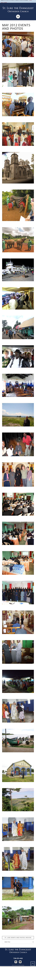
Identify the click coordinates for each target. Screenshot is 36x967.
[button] (18, 16)
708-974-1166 (18, 958)
